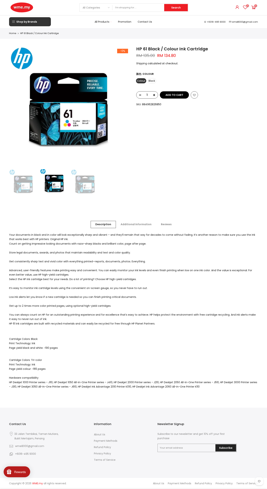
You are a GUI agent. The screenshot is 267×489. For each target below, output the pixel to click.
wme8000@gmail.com (245, 21)
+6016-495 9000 (216, 21)
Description (103, 224)
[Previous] (15, 106)
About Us (99, 434)
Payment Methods (105, 441)
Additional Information (136, 224)
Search (176, 7)
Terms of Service (105, 460)
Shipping (141, 63)
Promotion (124, 22)
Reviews (166, 224)
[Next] (124, 106)
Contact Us (145, 22)
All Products (102, 22)
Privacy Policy (102, 453)
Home (12, 33)
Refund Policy (102, 447)
